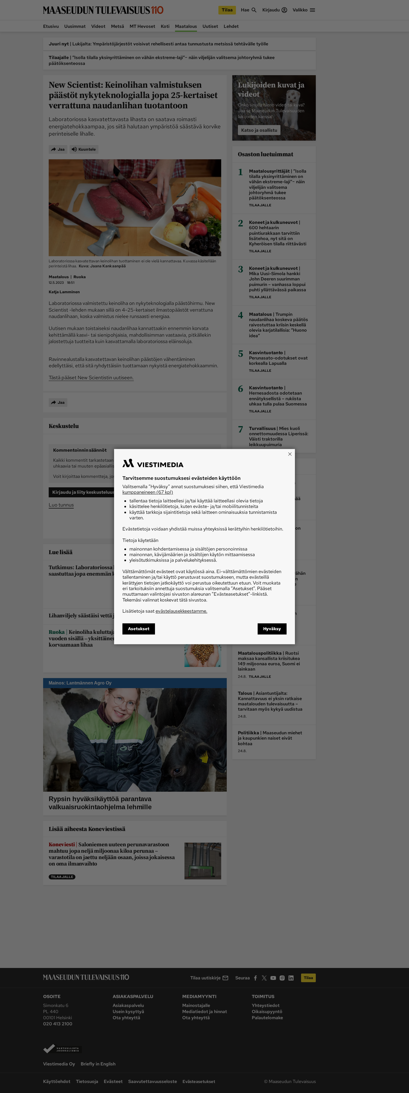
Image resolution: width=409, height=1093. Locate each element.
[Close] (290, 454)
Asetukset (138, 629)
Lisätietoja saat (164, 611)
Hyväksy (272, 629)
